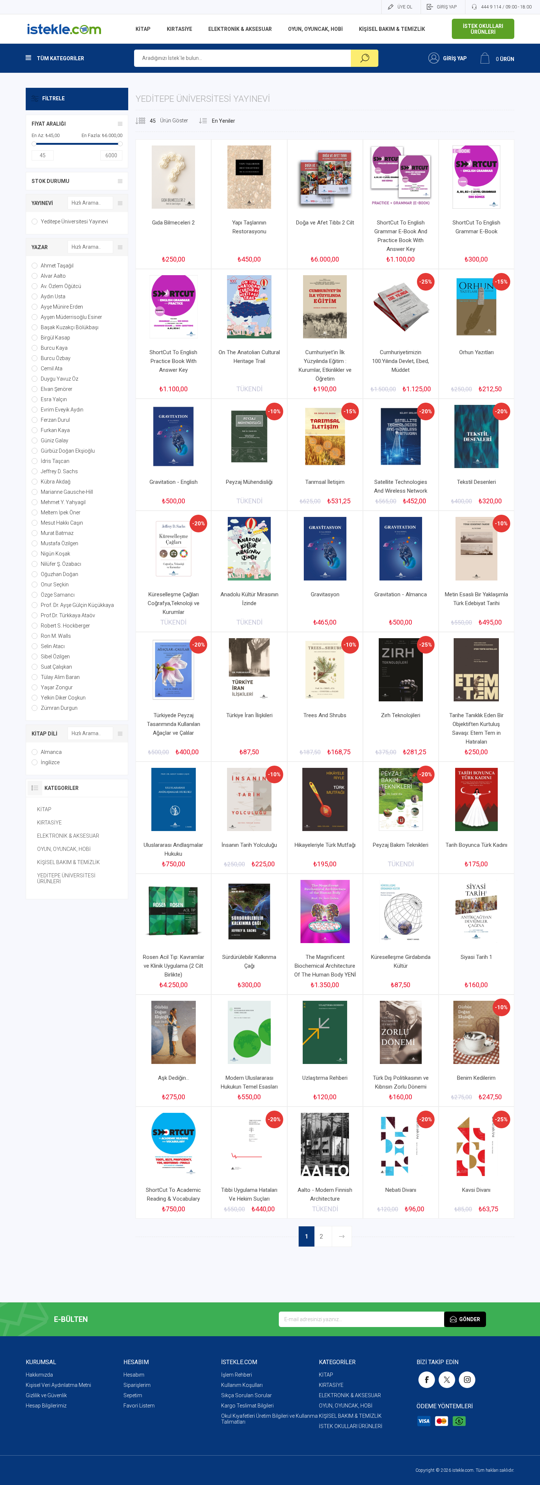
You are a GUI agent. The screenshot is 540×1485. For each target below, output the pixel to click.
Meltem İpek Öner (60, 512)
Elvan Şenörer (56, 389)
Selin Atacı (53, 646)
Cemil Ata (51, 368)
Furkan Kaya (55, 430)
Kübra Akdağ (56, 482)
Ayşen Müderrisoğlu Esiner (71, 317)
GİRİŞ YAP (447, 7)
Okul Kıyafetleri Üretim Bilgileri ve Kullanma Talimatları (269, 1419)
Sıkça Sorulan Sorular (246, 1395)
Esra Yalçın (54, 399)
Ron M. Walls (56, 636)
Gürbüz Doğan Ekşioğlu (68, 451)
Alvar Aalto (53, 276)
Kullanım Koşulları (242, 1385)
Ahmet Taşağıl (57, 266)
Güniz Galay (54, 440)
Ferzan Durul (55, 420)
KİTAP (44, 809)
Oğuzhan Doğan (59, 574)
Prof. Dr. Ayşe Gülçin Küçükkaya (77, 605)
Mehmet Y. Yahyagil (63, 502)
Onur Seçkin (55, 584)
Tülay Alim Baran (60, 677)
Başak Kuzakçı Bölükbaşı (69, 327)
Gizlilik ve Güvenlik (46, 1395)
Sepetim (132, 1395)
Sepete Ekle (166, 196)
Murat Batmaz (57, 533)
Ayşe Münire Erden (62, 307)
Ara (364, 58)
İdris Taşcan (55, 461)
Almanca (51, 752)
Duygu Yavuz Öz (59, 379)
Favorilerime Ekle (188, 196)
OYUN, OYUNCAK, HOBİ (64, 849)
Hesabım (133, 1375)
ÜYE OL (404, 7)
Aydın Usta (53, 296)
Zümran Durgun (59, 708)
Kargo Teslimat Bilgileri (247, 1406)
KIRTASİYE (49, 823)
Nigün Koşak (55, 554)
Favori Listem (139, 1406)
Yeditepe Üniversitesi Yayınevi (74, 221)
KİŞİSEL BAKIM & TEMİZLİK (68, 862)
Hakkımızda (39, 1375)
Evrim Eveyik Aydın (62, 410)
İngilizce (50, 762)
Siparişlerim (137, 1385)
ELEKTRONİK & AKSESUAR (68, 836)
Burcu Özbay (56, 358)
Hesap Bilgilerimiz (46, 1406)
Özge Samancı (58, 595)
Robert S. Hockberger (65, 626)
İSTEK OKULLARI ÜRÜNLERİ (350, 1426)
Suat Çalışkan (56, 667)
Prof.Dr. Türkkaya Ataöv (68, 615)
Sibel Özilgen (55, 656)
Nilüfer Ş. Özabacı (61, 564)
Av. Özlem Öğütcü (61, 286)
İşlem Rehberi (236, 1375)
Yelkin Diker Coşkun (63, 698)
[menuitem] (74, 1375)
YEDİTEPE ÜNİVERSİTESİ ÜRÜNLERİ (66, 878)
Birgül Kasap (55, 338)
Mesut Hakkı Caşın (62, 523)
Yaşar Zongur (57, 687)
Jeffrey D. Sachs (59, 471)
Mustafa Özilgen (59, 543)
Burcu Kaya (54, 348)
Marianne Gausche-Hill (67, 492)
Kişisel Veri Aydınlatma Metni (58, 1385)
